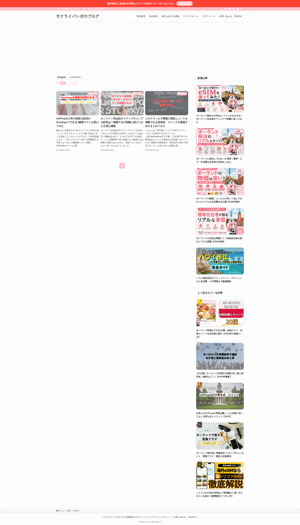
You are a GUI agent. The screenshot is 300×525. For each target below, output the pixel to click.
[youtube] (230, 9)
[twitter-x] (221, 9)
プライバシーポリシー (160, 517)
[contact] (238, 9)
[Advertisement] (150, 45)
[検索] (242, 9)
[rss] (234, 9)
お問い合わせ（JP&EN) (184, 517)
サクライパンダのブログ (77, 16)
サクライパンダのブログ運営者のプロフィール (126, 517)
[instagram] (225, 9)
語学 (63, 83)
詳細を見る (184, 3)
